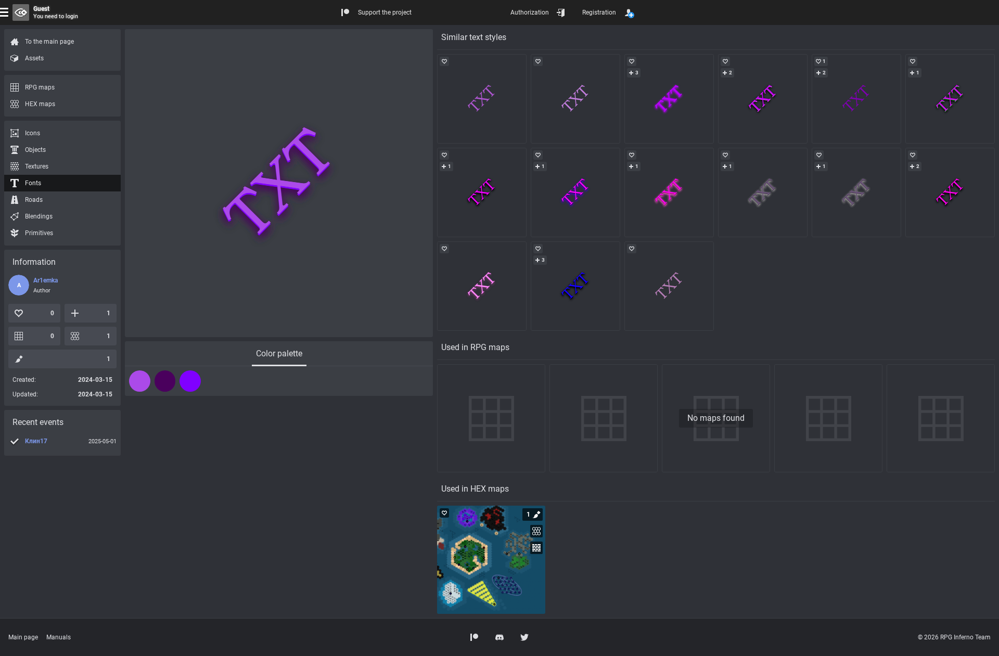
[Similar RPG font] (482, 99)
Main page (23, 637)
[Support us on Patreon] (474, 637)
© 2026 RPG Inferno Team (954, 637)
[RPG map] (491, 560)
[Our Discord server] (499, 637)
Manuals (58, 637)
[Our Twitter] (524, 637)
